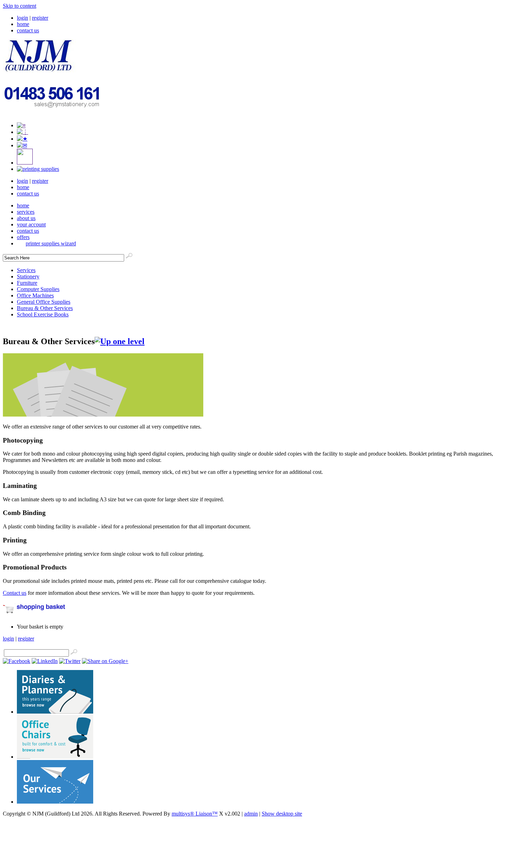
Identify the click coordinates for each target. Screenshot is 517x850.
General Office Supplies (43, 302)
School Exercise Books (43, 314)
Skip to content (19, 6)
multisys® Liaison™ (195, 814)
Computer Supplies (38, 289)
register (40, 18)
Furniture (27, 283)
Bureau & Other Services (45, 308)
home (23, 24)
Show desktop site (282, 814)
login (22, 18)
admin (251, 814)
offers (23, 237)
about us (26, 218)
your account (31, 224)
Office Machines (35, 295)
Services (26, 270)
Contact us (14, 593)
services (25, 212)
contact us (28, 30)
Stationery (28, 276)
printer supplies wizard (51, 243)
